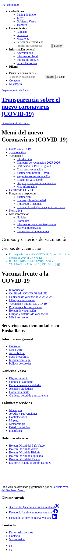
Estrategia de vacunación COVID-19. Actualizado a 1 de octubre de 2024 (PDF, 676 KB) (39, 256)
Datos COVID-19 (20, 148)
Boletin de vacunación (30, 179)
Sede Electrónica (27, 63)
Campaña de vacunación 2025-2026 (38, 162)
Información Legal (20, 360)
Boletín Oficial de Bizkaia (24, 452)
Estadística (15, 430)
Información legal (27, 56)
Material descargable (29, 227)
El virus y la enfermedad (31, 200)
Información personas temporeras (36, 224)
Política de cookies (28, 59)
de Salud (16, 123)
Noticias (22, 217)
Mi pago (14, 420)
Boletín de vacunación (22, 310)
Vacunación (24, 196)
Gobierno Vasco (26, 21)
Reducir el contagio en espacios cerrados (41, 207)
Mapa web (23, 38)
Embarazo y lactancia (29, 203)
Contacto (22, 31)
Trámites (22, 24)
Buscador (22, 35)
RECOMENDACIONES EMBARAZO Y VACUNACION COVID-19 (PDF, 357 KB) (33, 262)
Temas (20, 18)
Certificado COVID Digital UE (35, 166)
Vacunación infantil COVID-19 (35, 172)
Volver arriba (17, 539)
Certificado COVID (21, 190)
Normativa (15, 210)
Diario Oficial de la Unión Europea (30, 462)
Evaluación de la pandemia (33, 231)
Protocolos (23, 220)
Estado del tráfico (19, 427)
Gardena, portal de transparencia (28, 395)
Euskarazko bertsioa (21, 532)
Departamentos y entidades (25, 385)
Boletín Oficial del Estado (24, 459)
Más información (27, 186)
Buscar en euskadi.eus (30, 42)
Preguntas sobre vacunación (33, 176)
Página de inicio (26, 14)
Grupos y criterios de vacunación (36, 183)
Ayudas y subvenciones (23, 413)
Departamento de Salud (16, 90)
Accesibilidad (25, 52)
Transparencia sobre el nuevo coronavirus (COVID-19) (31, 106)
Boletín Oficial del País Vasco (27, 445)
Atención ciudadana (21, 388)
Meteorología (17, 423)
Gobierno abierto (19, 392)
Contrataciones (18, 417)
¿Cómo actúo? (17, 152)
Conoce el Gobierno (21, 381)
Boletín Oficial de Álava (23, 449)
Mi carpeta (15, 84)
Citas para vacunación (30, 169)
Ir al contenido (10, 4)
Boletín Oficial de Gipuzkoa (26, 455)
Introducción (24, 159)
